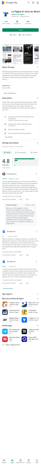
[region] (20, 22)
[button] (19, 23)
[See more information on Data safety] (37, 98)
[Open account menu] (37, 2)
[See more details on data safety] (8, 137)
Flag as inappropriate (11, 345)
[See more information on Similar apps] (37, 325)
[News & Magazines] (10, 93)
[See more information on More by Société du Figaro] (37, 298)
